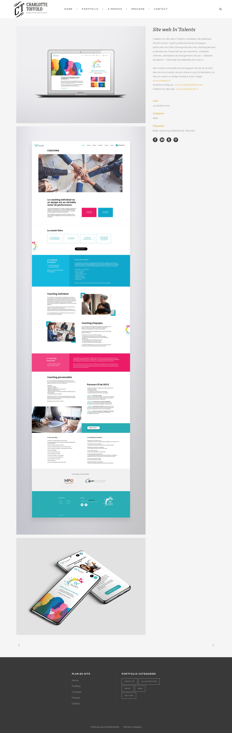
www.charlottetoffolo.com (189, 84)
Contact (76, 703)
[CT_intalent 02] (81, 330)
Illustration (149, 681)
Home (75, 680)
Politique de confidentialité (105, 727)
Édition (129, 696)
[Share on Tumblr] (169, 139)
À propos (76, 692)
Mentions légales (132, 727)
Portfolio (76, 686)
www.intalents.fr (162, 80)
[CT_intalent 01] (81, 74)
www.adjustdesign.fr (187, 89)
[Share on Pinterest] (175, 139)
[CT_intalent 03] (81, 586)
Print (128, 688)
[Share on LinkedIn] (162, 139)
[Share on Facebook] (155, 139)
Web (140, 688)
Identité (129, 681)
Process (76, 697)
